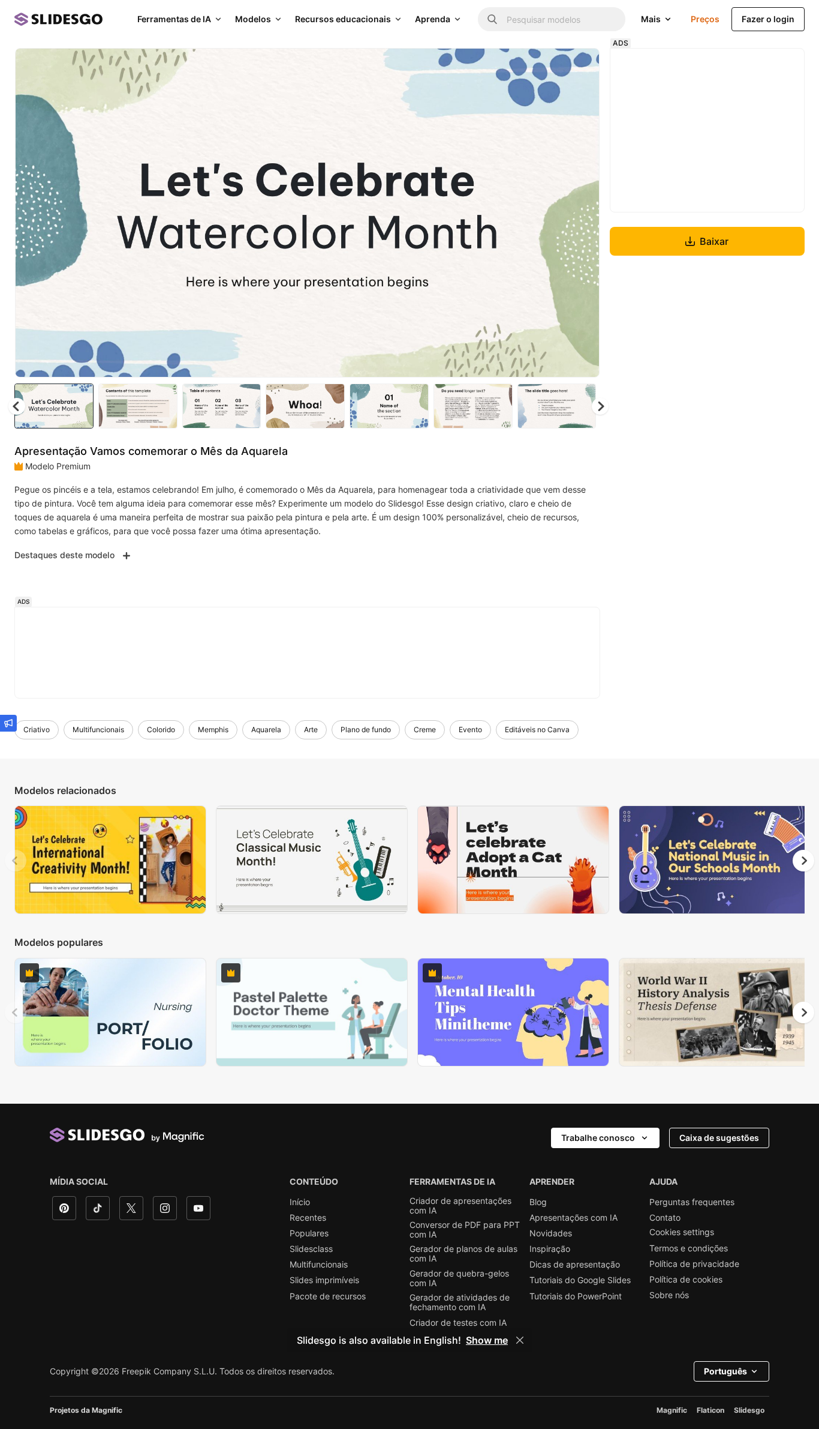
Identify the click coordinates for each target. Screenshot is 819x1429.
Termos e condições (688, 1248)
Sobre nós (669, 1295)
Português (725, 1371)
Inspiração (549, 1249)
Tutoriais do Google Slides (580, 1280)
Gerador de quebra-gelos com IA (459, 1278)
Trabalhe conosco (598, 1138)
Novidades (550, 1233)
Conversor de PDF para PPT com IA (465, 1229)
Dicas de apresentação (574, 1264)
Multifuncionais (98, 729)
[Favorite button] (548, 67)
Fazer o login (768, 19)
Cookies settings (681, 1232)
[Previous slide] (15, 860)
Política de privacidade (694, 1264)
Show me (487, 1340)
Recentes (308, 1218)
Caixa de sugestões (719, 1138)
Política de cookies (685, 1279)
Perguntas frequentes (691, 1202)
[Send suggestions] (8, 723)
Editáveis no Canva (537, 729)
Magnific (672, 1410)
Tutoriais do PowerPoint (575, 1296)
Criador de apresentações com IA (460, 1205)
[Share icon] (579, 67)
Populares (309, 1233)
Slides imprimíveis (324, 1280)
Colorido (161, 729)
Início (300, 1202)
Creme (425, 729)
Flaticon (710, 1410)
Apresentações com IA (573, 1218)
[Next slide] (581, 213)
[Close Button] (520, 1340)
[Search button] (492, 19)
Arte (311, 729)
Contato (665, 1218)
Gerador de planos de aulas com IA (463, 1253)
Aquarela (266, 729)
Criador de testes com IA (458, 1323)
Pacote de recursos (328, 1296)
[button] (600, 406)
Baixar (714, 241)
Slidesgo (749, 1410)
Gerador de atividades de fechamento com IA (460, 1302)
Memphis (213, 729)
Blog (538, 1202)
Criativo (36, 729)
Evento (470, 729)
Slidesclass (311, 1249)
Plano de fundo (366, 729)
